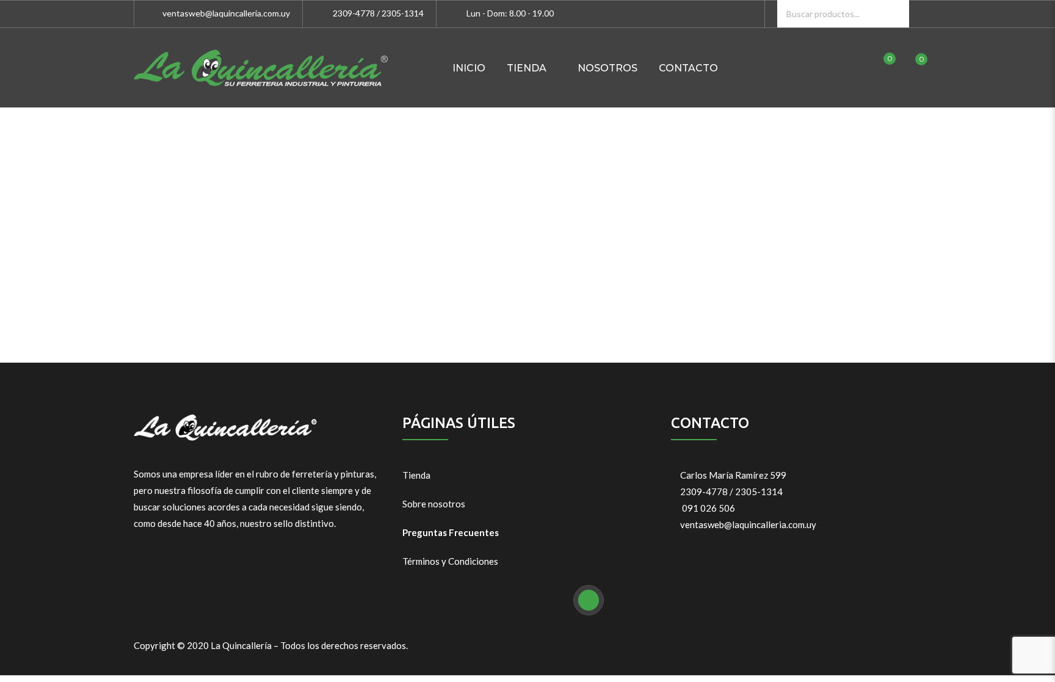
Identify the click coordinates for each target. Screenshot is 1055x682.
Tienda (416, 475)
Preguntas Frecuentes (450, 532)
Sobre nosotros (433, 503)
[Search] (895, 13)
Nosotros (607, 68)
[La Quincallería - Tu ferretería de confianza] (261, 67)
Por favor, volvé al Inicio (527, 278)
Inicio (468, 68)
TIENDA (526, 68)
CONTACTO (688, 68)
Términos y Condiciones (450, 561)
